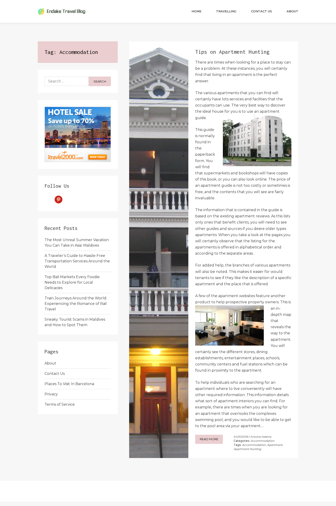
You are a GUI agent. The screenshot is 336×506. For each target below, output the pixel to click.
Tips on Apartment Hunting (232, 52)
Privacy (51, 394)
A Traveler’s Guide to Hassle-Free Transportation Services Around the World (77, 261)
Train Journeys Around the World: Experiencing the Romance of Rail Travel (76, 303)
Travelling (226, 11)
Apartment (275, 445)
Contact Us (261, 11)
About (292, 11)
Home (196, 11)
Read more (209, 439)
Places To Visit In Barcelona (69, 384)
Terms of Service (60, 404)
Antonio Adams (261, 436)
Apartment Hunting (247, 449)
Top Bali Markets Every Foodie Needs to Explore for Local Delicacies (72, 282)
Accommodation (262, 440)
